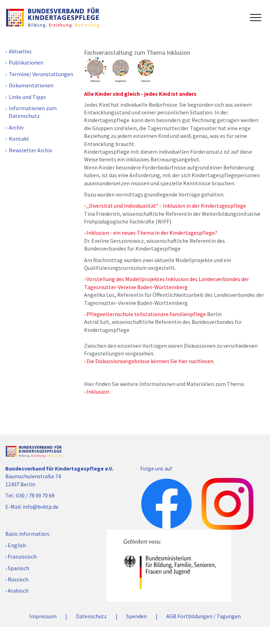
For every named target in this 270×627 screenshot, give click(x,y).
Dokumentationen (31, 85)
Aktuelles (20, 51)
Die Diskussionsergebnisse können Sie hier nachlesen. (151, 361)
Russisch (18, 579)
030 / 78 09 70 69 (35, 495)
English (17, 545)
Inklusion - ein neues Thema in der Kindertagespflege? (151, 232)
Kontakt (19, 138)
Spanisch (18, 568)
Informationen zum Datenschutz (33, 112)
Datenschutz (91, 616)
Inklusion (97, 391)
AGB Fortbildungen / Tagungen (203, 616)
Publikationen (26, 62)
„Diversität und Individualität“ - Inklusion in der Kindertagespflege (166, 205)
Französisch (22, 556)
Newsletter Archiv (30, 150)
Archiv (16, 127)
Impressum (43, 616)
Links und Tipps (27, 96)
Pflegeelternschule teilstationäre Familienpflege (146, 314)
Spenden (136, 616)
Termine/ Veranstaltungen (41, 74)
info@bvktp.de (40, 506)
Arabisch (18, 590)
